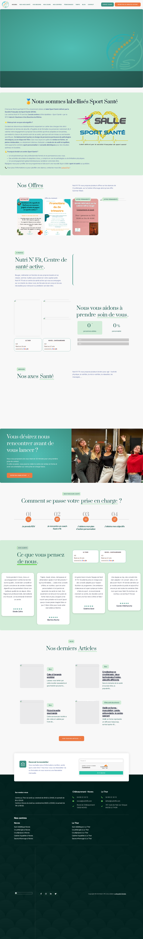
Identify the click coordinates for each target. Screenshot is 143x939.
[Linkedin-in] (51, 894)
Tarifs (78, 4)
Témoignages (68, 4)
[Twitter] (56, 894)
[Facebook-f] (41, 894)
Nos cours (47, 4)
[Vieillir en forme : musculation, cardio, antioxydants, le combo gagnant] (87, 712)
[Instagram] (46, 894)
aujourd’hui (65, 168)
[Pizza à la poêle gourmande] (32, 712)
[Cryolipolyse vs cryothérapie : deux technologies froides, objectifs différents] (87, 676)
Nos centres (57, 4)
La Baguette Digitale (120, 894)
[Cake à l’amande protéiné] (32, 676)
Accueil (14, 4)
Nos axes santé (25, 4)
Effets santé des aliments (111, 702)
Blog (84, 4)
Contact (91, 4)
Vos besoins (37, 4)
